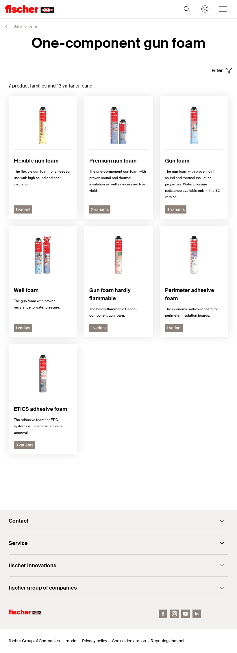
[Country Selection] (205, 9)
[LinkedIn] (196, 614)
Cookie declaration (129, 640)
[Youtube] (185, 614)
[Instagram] (174, 614)
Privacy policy (94, 640)
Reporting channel (167, 640)
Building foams (25, 26)
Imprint (70, 640)
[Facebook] (163, 614)
